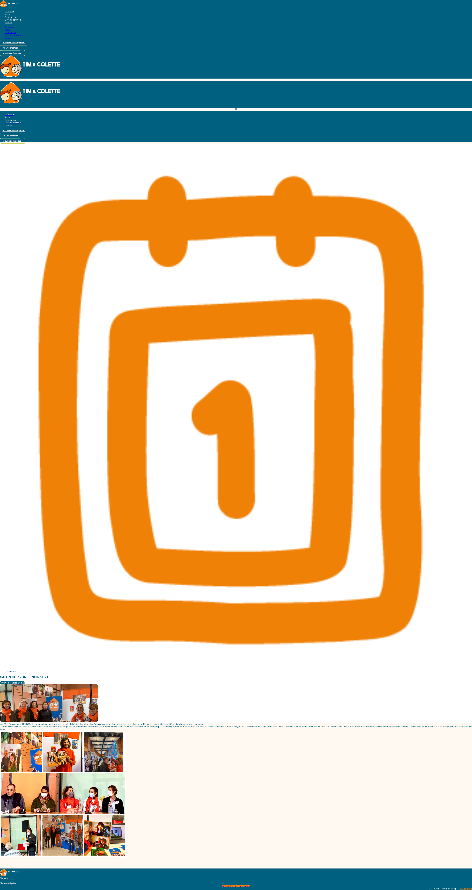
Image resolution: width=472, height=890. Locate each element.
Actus (7, 14)
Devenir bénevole (13, 19)
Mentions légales (8, 883)
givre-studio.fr (465, 888)
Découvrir (9, 11)
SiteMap (4, 878)
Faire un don (10, 17)
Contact (8, 22)
